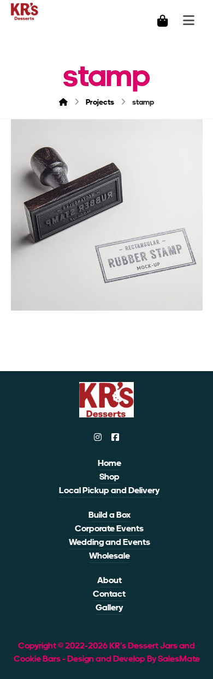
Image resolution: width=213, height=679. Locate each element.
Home (109, 463)
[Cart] (162, 20)
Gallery (109, 607)
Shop (109, 476)
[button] (97, 437)
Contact (109, 594)
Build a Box (109, 515)
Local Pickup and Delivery (109, 490)
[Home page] (63, 102)
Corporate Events (109, 528)
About (109, 580)
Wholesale (109, 555)
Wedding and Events (109, 542)
